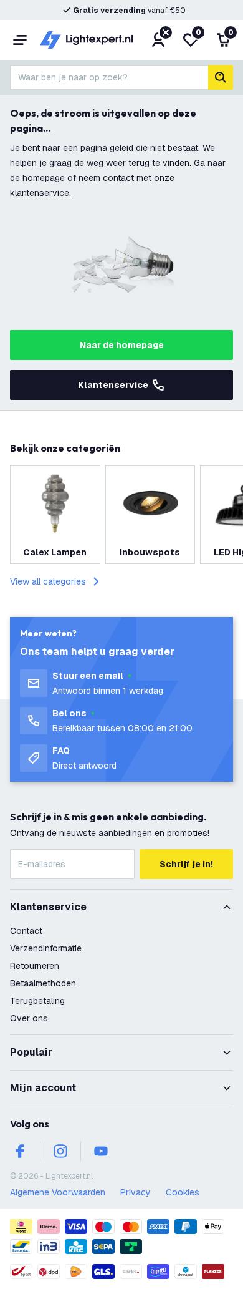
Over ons (29, 1018)
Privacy (135, 1192)
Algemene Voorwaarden (57, 1192)
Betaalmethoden (43, 983)
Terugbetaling (37, 1000)
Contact (26, 930)
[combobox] (109, 77)
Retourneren (34, 965)
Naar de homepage (122, 345)
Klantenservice (113, 385)
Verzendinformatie (46, 948)
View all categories (48, 581)
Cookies (182, 1192)
